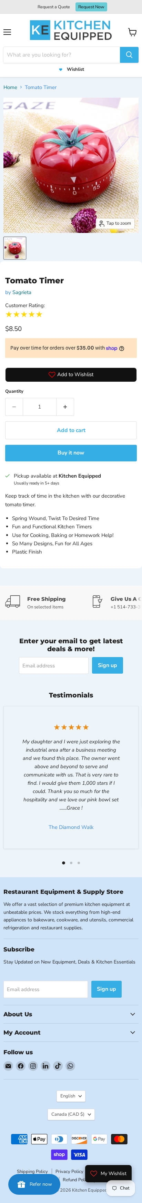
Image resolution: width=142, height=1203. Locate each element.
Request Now (91, 7)
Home (10, 87)
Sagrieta (21, 292)
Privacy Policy (69, 1171)
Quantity (14, 391)
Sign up (107, 665)
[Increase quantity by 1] (65, 407)
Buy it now (71, 453)
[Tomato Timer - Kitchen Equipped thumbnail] (15, 248)
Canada (67, 1114)
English (67, 1096)
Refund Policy (76, 1180)
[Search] (129, 55)
